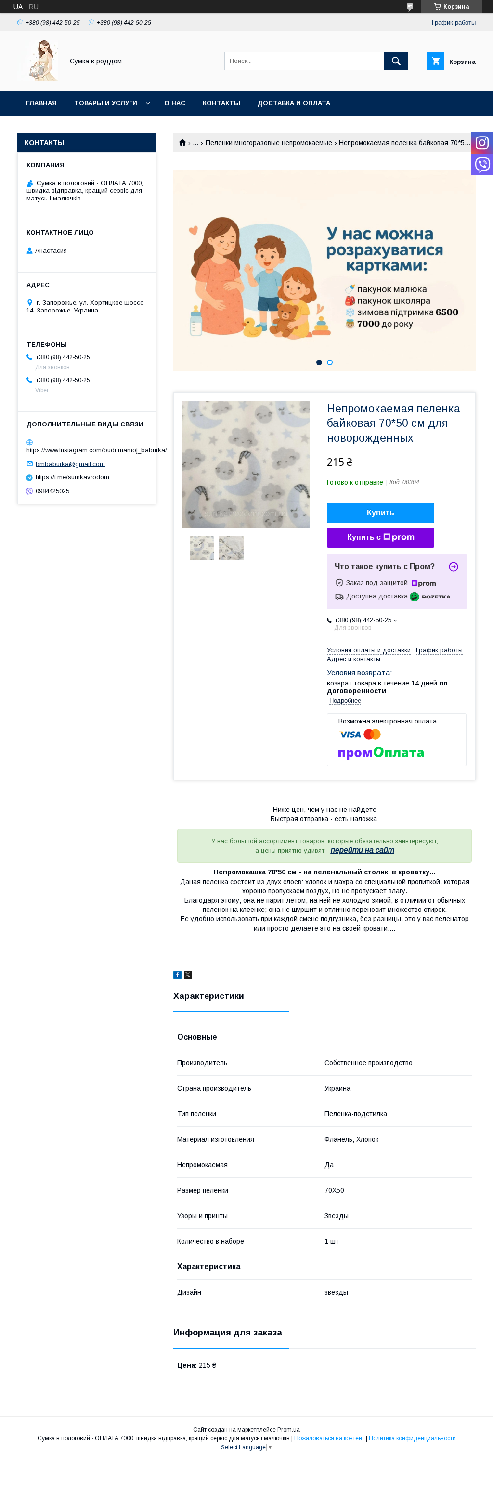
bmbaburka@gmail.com (70, 463)
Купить (380, 513)
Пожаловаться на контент (329, 1438)
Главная (41, 103)
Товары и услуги (105, 103)
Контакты (221, 103)
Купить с (364, 537)
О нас (174, 103)
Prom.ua (288, 1429)
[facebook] (177, 976)
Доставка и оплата (294, 103)
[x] (188, 976)
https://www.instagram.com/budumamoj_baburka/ (96, 450)
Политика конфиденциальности (412, 1438)
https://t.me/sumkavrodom (72, 477)
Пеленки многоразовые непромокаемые (269, 143)
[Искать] (396, 61)
